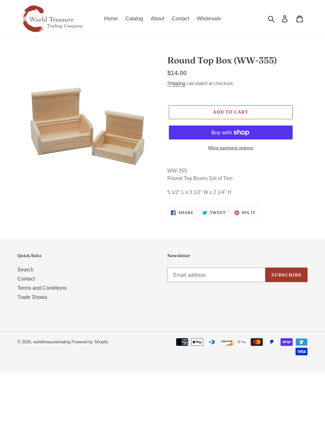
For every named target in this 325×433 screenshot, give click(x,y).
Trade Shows (32, 297)
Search (25, 269)
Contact (26, 278)
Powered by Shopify (89, 341)
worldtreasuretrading (51, 341)
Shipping (176, 83)
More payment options (230, 147)
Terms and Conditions (42, 288)
